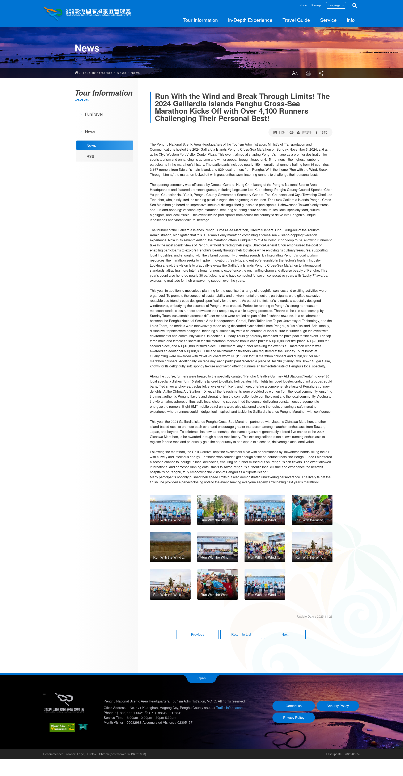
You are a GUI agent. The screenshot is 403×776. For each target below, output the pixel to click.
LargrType (295, 73)
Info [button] (351, 19)
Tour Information (97, 72)
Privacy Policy (293, 717)
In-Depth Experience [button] (250, 19)
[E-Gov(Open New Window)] (83, 727)
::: (295, 5)
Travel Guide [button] (296, 19)
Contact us (294, 705)
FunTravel (94, 114)
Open (202, 678)
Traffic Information (229, 707)
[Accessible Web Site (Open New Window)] (62, 727)
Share (322, 73)
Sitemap (316, 5)
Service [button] (328, 19)
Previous (197, 634)
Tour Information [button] (200, 19)
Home (303, 5)
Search (355, 5)
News (121, 72)
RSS (90, 156)
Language (334, 5)
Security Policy (338, 705)
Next (284, 634)
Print (308, 73)
